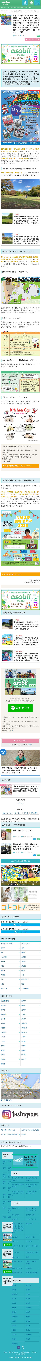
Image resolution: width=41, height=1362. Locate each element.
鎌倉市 (23, 1005)
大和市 (3, 1023)
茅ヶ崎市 (34, 813)
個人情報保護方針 (20, 1354)
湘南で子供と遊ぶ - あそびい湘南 (5, 2)
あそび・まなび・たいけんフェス (31, 1209)
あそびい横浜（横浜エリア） (31, 1179)
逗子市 (3, 1019)
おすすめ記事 (30, 1215)
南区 (22, 984)
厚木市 (23, 1019)
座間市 (3, 1028)
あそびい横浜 (17, 1357)
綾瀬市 (28, 1303)
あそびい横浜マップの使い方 (31, 1186)
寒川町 (3, 1050)
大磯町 (23, 1046)
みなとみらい (25, 943)
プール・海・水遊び (31, 1247)
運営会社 (34, 1352)
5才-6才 (17, 813)
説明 (29, 745)
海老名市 (24, 1023)
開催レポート (30, 1224)
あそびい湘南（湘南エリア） (17, 1179)
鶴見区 (23, 970)
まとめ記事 (25, 988)
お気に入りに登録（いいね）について (17, 1193)
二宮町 (3, 1041)
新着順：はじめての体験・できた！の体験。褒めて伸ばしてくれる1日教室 (17, 1228)
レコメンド (15, 1252)
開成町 (23, 1050)
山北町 (14, 1334)
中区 (22, 975)
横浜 (25, 4)
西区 (2, 979)
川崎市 (3, 1037)
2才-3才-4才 (7, 813)
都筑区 (3, 970)
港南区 (3, 961)
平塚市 (3, 1010)
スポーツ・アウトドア (17, 1247)
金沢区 (23, 957)
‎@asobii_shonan (21, 932)
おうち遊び (15, 1215)
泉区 (2, 953)
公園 (27, 1257)
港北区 (23, 961)
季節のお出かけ (17, 1268)
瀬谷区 (23, 966)
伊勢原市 (24, 1028)
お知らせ (15, 1219)
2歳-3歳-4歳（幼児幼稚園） (30, 1130)
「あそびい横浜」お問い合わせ (31, 1192)
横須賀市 (4, 1014)
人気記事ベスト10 (32, 1252)
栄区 (2, 966)
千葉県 (3, 1059)
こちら (10, 730)
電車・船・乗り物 (31, 1273)
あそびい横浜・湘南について (12, 1352)
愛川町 (23, 1041)
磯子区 (23, 953)
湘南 (31, 4)
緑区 (2, 984)
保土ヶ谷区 (25, 979)
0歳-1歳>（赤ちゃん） (8, 1130)
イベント (20, 803)
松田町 (3, 1055)
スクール (29, 1241)
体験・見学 (15, 1257)
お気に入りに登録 (33, 39)
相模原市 (24, 1032)
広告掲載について (25, 1352)
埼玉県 (23, 1059)
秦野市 (23, 1010)
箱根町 (23, 1055)
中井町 (14, 1326)
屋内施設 (29, 1268)
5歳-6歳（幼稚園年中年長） (10, 1134)
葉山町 (3, 1046)
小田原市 (4, 1032)
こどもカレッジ (31, 1219)
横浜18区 (4, 988)
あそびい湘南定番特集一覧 (20, 861)
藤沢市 (23, 1001)
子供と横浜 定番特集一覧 (18, 1186)
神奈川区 (4, 957)
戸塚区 (3, 975)
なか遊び (15, 1237)
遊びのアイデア (17, 1273)
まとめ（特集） (31, 1237)
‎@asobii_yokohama (21, 925)
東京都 (3, 1064)
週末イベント (16, 1208)
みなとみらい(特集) (7, 943)
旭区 (22, 948)
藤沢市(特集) (5, 1001)
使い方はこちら (6, 1100)
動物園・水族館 (17, 1261)
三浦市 (23, 1014)
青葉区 (3, 948)
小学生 (26, 813)
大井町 (23, 1037)
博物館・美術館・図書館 (31, 1263)
